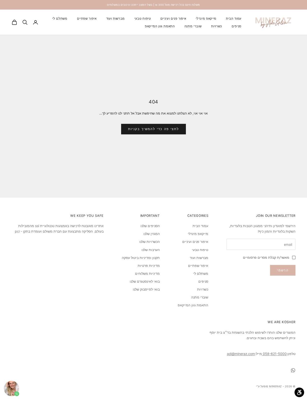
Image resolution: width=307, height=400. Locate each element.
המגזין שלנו (151, 234)
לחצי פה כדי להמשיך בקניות (153, 129)
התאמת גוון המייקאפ (160, 26)
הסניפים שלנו (150, 226)
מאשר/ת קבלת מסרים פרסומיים (266, 257)
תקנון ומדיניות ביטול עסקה (141, 258)
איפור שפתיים (87, 18)
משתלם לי (59, 18)
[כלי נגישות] (299, 392)
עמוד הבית (234, 18)
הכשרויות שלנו (149, 242)
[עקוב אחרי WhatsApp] (293, 370)
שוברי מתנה (193, 26)
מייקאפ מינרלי (206, 18)
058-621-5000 (274, 354)
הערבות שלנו (151, 250)
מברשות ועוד (115, 18)
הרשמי (283, 270)
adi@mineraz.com (241, 354)
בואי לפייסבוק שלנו (146, 289)
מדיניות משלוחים (147, 273)
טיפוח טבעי (142, 18)
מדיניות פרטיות (149, 265)
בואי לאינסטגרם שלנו (145, 281)
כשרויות (216, 26)
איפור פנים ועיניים (173, 18)
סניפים (237, 26)
